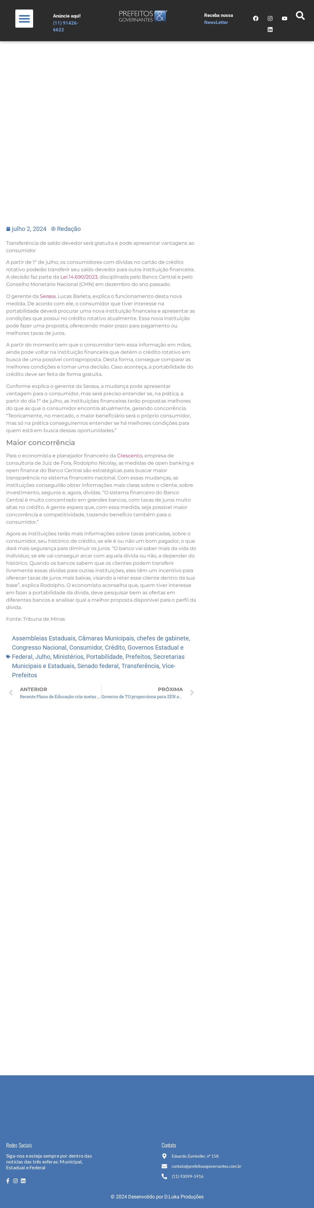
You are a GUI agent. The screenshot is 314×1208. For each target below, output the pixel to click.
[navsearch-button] (300, 17)
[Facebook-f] (8, 1181)
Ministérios (68, 656)
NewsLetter (216, 22)
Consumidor (85, 647)
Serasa (48, 296)
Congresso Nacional (39, 647)
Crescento (129, 456)
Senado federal (98, 666)
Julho (42, 656)
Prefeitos (138, 656)
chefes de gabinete (163, 638)
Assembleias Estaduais (43, 638)
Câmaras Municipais (106, 638)
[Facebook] (255, 18)
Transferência (140, 666)
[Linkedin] (270, 29)
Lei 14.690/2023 (78, 277)
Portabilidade (104, 656)
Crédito (115, 647)
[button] (24, 19)
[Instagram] (270, 18)
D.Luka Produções (184, 1197)
